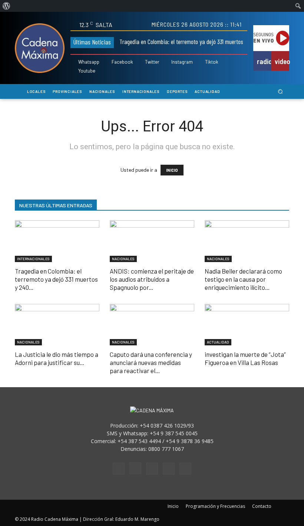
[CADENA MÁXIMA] (40, 48)
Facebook (122, 62)
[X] (169, 469)
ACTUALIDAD (218, 342)
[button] (280, 91)
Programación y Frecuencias (215, 506)
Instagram (182, 62)
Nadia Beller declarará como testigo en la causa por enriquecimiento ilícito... (243, 279)
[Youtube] (73, 70)
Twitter (152, 62)
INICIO (172, 170)
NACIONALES (123, 259)
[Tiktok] (200, 62)
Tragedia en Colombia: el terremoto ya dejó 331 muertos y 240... (56, 279)
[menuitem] (6, 6)
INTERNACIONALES (33, 259)
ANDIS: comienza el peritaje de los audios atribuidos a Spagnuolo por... (152, 279)
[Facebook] (106, 62)
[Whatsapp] (73, 62)
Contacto (261, 506)
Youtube (86, 70)
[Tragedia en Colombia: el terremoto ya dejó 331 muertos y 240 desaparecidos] (57, 241)
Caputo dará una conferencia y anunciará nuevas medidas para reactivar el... (151, 362)
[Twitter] (140, 62)
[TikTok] (152, 469)
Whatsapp (88, 62)
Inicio (173, 506)
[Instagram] (167, 62)
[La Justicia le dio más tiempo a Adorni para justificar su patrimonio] (57, 325)
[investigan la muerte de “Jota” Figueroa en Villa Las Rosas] (247, 325)
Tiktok (211, 62)
